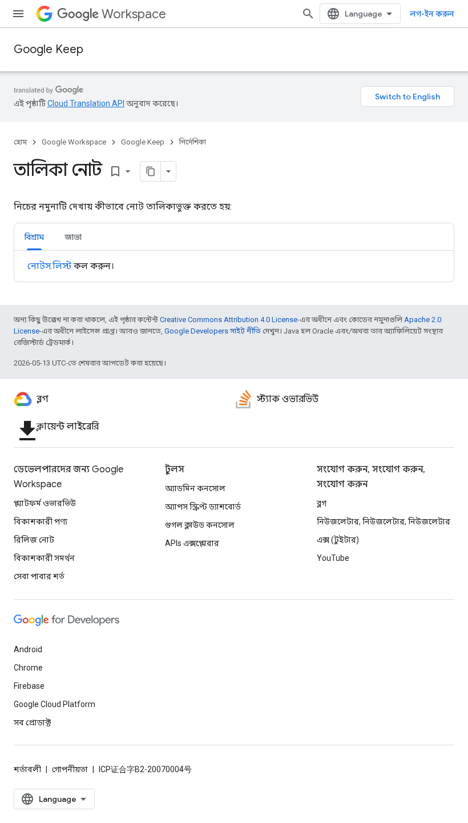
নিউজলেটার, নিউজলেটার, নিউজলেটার (383, 521)
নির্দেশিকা (192, 142)
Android (28, 649)
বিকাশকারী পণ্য (40, 521)
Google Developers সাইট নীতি (212, 331)
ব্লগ (321, 503)
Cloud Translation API (85, 103)
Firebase (29, 685)
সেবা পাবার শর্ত (39, 576)
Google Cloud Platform (54, 704)
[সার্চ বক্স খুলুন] (308, 14)
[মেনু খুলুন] (18, 13)
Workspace (134, 14)
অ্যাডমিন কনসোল (195, 488)
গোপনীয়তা (70, 769)
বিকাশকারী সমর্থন (44, 558)
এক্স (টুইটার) (338, 539)
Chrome (28, 667)
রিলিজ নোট (34, 539)
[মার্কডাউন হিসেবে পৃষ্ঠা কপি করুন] (150, 171)
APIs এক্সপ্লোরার (192, 543)
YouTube (333, 558)
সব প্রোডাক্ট (32, 722)
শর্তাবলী (27, 769)
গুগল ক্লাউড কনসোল (200, 524)
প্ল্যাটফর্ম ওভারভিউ (45, 503)
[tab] (34, 236)
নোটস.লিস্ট (49, 265)
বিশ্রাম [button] (34, 237)
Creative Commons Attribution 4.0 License (228, 319)
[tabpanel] (234, 266)
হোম (20, 142)
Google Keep (48, 49)
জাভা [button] (73, 237)
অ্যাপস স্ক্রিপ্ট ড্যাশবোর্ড (203, 506)
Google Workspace (74, 142)
